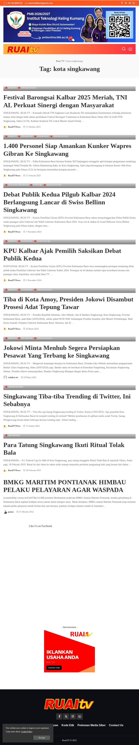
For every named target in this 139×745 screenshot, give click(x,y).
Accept (41, 737)
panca (11, 512)
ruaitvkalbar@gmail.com (40, 3)
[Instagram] (130, 3)
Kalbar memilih (18, 185)
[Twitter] (126, 3)
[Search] (124, 49)
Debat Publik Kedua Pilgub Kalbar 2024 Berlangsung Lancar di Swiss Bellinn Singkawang (59, 202)
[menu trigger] (129, 49)
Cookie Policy (26, 731)
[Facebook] (122, 3)
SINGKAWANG (28, 88)
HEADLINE (27, 136)
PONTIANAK (44, 241)
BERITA (12, 338)
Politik (37, 185)
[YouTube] (134, 3)
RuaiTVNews (14, 127)
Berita (12, 88)
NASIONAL (43, 136)
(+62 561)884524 (14, 3)
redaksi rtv (13, 377)
